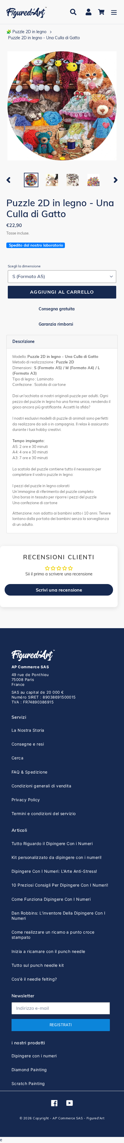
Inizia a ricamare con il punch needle (48, 951)
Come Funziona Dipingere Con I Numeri (51, 899)
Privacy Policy (26, 799)
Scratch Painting (28, 1083)
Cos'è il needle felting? (34, 979)
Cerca (17, 757)
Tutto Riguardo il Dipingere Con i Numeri (52, 843)
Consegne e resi (28, 744)
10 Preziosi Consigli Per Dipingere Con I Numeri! (60, 885)
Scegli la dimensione (24, 266)
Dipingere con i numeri (34, 1055)
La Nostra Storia (28, 730)
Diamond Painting (29, 1069)
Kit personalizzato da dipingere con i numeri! (57, 857)
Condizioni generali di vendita (41, 785)
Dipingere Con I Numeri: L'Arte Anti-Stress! (54, 871)
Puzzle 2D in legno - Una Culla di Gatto (44, 37)
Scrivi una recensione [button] (59, 590)
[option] (31, 180)
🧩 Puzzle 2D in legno (26, 31)
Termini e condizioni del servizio (44, 813)
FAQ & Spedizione (30, 771)
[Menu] (114, 12)
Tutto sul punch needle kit (38, 965)
